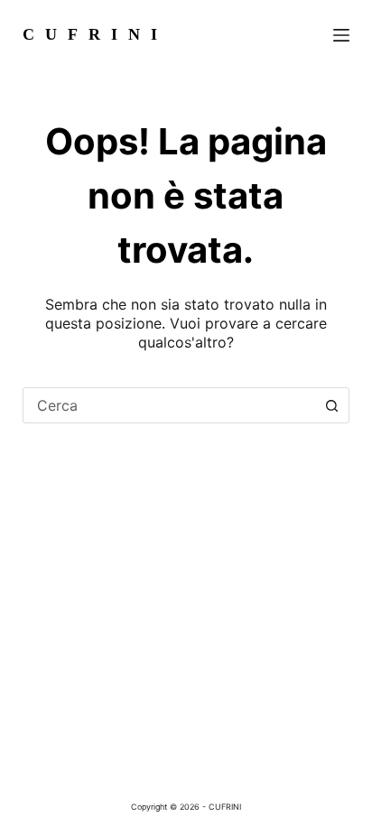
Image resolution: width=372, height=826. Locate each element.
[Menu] (341, 35)
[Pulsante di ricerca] (331, 405)
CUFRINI (95, 34)
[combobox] (169, 405)
